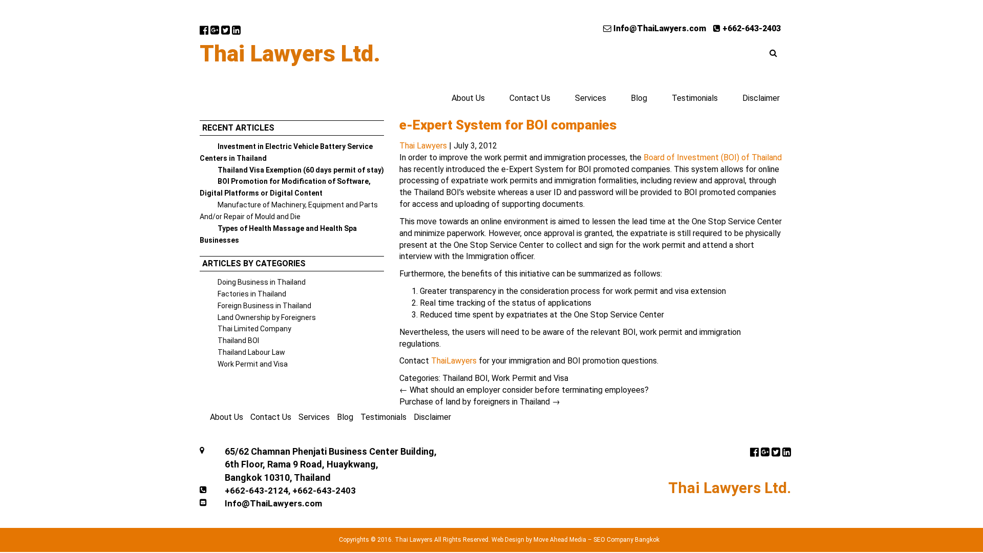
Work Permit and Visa (253, 364)
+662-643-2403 (750, 28)
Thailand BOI (238, 340)
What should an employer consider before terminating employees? (524, 390)
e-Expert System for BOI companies (508, 125)
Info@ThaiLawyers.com (658, 28)
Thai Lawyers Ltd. (290, 53)
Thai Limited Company (254, 329)
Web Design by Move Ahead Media (539, 539)
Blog (639, 98)
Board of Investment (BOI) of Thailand (713, 157)
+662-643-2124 (256, 490)
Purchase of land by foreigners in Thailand (479, 402)
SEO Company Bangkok (626, 539)
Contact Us (529, 98)
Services (590, 98)
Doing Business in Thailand (262, 282)
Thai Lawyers (423, 146)
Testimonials (695, 98)
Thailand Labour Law (251, 352)
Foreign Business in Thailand (264, 306)
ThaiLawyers (454, 361)
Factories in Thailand (252, 294)
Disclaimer (761, 98)
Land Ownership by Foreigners (267, 317)
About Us (468, 98)
